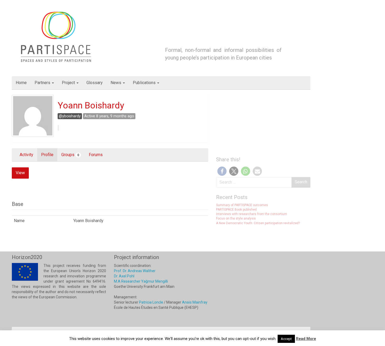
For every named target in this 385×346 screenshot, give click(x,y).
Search (301, 181)
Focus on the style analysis (236, 218)
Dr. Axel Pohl (124, 276)
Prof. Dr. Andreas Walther (135, 271)
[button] (222, 171)
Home (21, 82)
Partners (43, 82)
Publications (145, 82)
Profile (47, 154)
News (116, 82)
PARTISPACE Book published (236, 209)
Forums (96, 154)
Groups (70, 154)
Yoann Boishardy (91, 105)
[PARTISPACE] (57, 36)
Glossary (94, 82)
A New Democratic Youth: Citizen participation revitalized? (258, 223)
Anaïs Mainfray (194, 302)
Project (69, 82)
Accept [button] (286, 339)
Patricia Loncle (151, 302)
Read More (306, 338)
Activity (26, 154)
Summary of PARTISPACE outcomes (242, 205)
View (20, 172)
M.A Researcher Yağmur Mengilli (141, 281)
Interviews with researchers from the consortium (251, 214)
